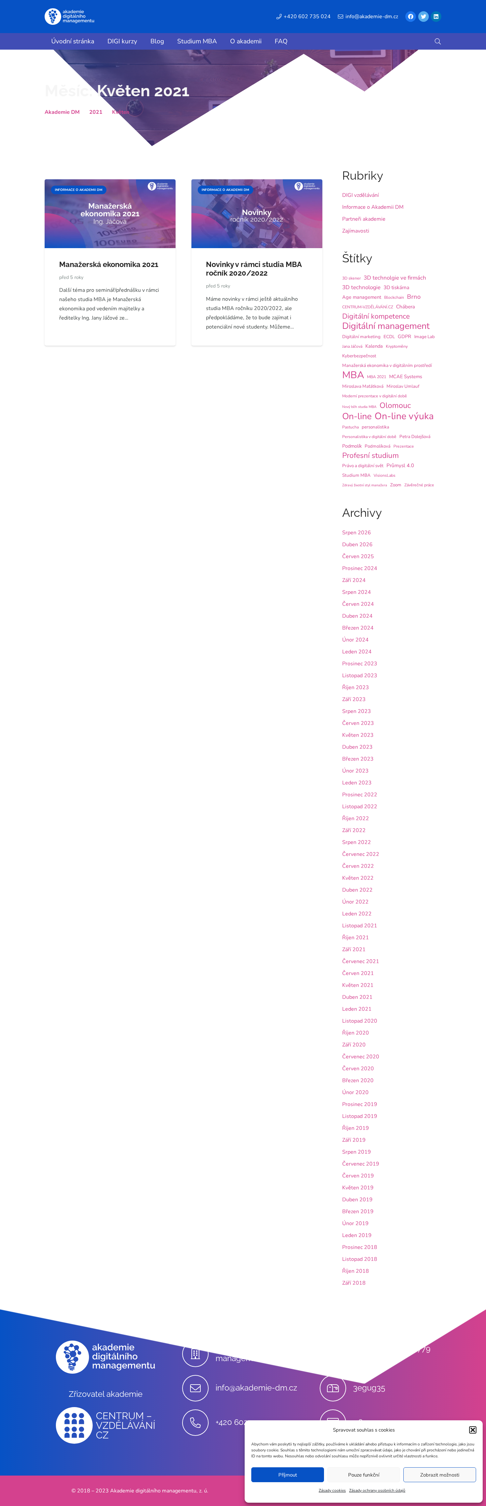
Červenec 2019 (360, 1164)
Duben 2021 (357, 997)
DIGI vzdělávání (360, 195)
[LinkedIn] (436, 16)
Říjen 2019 (355, 1128)
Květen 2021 (358, 985)
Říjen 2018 (355, 1271)
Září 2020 (354, 1044)
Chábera (405, 306)
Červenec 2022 (360, 854)
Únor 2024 (355, 639)
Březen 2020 (358, 1080)
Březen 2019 (358, 1211)
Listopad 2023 (359, 675)
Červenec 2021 (360, 961)
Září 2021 (354, 949)
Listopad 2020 (359, 1021)
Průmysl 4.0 (400, 465)
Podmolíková (377, 446)
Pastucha (350, 427)
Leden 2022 (357, 913)
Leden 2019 (357, 1235)
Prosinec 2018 (359, 1247)
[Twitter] (423, 16)
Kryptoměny (397, 346)
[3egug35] (336, 1388)
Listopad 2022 (359, 806)
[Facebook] (410, 16)
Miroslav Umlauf (402, 386)
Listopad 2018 (359, 1259)
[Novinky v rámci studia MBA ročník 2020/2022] (256, 184)
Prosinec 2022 (359, 794)
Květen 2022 (358, 878)
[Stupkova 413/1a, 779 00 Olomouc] (336, 1354)
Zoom (395, 485)
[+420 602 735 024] (199, 1422)
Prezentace (403, 446)
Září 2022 (354, 830)
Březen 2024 (358, 628)
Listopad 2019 (359, 1116)
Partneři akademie (363, 219)
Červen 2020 (358, 1068)
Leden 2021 (357, 1009)
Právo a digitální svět (363, 466)
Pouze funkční (363, 1475)
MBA (353, 374)
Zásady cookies (332, 1490)
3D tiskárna (396, 287)
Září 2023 (354, 699)
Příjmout (287, 1475)
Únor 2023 (355, 771)
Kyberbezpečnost (359, 356)
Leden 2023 (357, 782)
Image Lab (424, 336)
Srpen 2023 (356, 711)
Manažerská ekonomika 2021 (108, 264)
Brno (414, 296)
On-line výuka (404, 416)
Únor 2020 (355, 1092)
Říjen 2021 (355, 937)
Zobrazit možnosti (439, 1475)
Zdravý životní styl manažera (364, 485)
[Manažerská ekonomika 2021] (110, 184)
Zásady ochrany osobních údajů (377, 1490)
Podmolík (352, 446)
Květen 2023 (358, 735)
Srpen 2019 (356, 1152)
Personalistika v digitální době (369, 436)
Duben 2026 (357, 544)
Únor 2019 (355, 1223)
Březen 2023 (358, 759)
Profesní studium (370, 455)
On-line (357, 416)
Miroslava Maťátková (363, 386)
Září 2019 (354, 1140)
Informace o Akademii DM (373, 207)
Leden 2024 (357, 651)
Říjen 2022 (355, 818)
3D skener (351, 278)
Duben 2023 (357, 747)
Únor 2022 (355, 902)
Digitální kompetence (376, 316)
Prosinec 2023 (359, 663)
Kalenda (374, 346)
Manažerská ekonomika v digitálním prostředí (387, 365)
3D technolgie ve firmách (395, 278)
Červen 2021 (358, 973)
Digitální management (385, 326)
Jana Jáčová (352, 346)
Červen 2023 (358, 723)
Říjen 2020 (355, 1033)
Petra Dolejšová (414, 436)
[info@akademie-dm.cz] (199, 1388)
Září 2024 (354, 580)
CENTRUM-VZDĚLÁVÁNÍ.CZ (367, 307)
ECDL (389, 336)
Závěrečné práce (419, 485)
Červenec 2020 (360, 1056)
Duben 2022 (357, 890)
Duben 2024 (357, 616)
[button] (472, 1430)
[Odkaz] (69, 16)
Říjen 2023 (355, 687)
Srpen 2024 (356, 592)
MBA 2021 (376, 376)
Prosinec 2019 (359, 1104)
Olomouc (395, 405)
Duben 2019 (357, 1199)
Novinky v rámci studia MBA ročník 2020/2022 (254, 269)
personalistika (375, 427)
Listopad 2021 (359, 925)
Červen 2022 (358, 866)
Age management (361, 297)
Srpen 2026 (356, 532)
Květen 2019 (358, 1187)
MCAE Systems (405, 376)
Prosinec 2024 (359, 568)
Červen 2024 (358, 604)
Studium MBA (356, 475)
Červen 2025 (358, 556)
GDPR (404, 336)
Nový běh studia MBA (359, 406)
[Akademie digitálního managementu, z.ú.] (199, 1354)
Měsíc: (117, 90)
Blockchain (394, 297)
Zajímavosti (355, 231)
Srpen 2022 (356, 842)
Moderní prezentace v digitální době (374, 396)
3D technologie (361, 287)
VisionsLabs (384, 475)
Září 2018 (354, 1283)
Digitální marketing (361, 336)
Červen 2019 (358, 1175)
